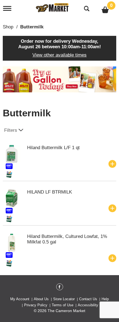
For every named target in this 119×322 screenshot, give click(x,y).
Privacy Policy (35, 305)
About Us (41, 299)
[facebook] (59, 288)
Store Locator (64, 299)
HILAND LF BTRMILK (49, 192)
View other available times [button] (59, 55)
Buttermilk (31, 26)
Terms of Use (62, 305)
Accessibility (88, 305)
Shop (8, 26)
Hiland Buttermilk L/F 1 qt (53, 147)
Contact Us (88, 299)
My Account (19, 299)
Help (105, 299)
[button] (59, 79)
